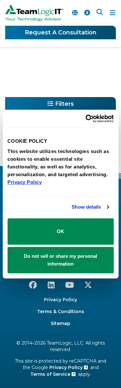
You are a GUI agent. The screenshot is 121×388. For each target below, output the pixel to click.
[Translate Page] (75, 13)
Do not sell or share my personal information (60, 259)
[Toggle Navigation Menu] (112, 13)
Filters (64, 103)
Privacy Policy (60, 299)
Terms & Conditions (60, 311)
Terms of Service (51, 374)
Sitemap (60, 323)
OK (60, 231)
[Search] (99, 13)
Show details (86, 207)
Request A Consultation (60, 32)
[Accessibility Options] (87, 13)
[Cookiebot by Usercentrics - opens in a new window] (86, 118)
